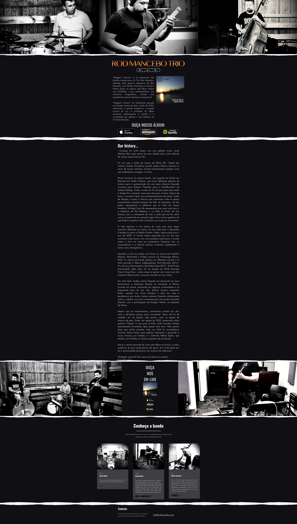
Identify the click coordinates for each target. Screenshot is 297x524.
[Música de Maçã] (136, 496)
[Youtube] (141, 496)
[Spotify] (139, 496)
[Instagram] (146, 496)
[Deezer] (144, 496)
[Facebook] (100, 486)
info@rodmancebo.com (163, 514)
